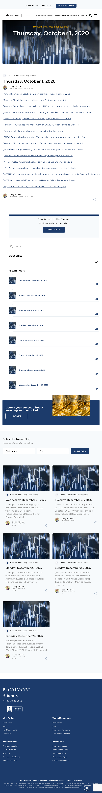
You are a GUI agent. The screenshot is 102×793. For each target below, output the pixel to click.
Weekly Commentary (60, 750)
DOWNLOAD (16, 416)
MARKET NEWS (40, 27)
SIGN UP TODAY (80, 451)
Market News (72, 16)
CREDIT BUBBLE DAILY (58, 27)
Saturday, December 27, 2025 (24, 636)
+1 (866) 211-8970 (32, 5)
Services (50, 16)
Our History (7, 723)
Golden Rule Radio (59, 753)
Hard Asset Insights (10, 730)
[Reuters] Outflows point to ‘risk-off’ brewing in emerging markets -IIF (38, 155)
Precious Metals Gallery (11, 757)
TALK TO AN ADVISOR (66, 5)
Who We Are (41, 16)
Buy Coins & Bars (9, 750)
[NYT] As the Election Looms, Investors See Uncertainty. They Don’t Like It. (39, 168)
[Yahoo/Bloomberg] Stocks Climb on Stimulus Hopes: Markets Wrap (36, 94)
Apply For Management (61, 733)
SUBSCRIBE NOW (53, 230)
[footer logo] (16, 689)
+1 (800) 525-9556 (12, 700)
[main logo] (11, 15)
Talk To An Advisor (10, 760)
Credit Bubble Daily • (17, 75)
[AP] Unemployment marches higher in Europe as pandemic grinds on (38, 162)
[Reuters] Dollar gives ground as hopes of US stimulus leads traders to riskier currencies (46, 106)
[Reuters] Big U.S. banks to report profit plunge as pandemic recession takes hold (43, 143)
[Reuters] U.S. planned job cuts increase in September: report (33, 131)
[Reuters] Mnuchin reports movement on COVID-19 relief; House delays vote (41, 125)
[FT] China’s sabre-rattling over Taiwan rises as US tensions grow (34, 186)
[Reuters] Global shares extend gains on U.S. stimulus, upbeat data (36, 100)
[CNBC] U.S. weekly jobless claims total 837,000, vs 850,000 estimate (37, 118)
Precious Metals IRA (10, 746)
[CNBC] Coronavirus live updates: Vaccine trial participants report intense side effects (45, 137)
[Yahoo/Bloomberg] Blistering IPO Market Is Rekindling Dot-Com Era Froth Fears (43, 149)
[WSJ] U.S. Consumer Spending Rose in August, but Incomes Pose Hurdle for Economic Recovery (51, 174)
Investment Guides (59, 746)
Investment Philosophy (61, 730)
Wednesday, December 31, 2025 (25, 499)
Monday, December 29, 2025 (23, 567)
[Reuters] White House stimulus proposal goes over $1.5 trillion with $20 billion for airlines (47, 112)
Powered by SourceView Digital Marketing (65, 780)
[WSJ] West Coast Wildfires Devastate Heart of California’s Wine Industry (39, 180)
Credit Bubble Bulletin (60, 760)
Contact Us (47, 5)
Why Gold (6, 753)
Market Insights (60, 16)
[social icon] (4, 695)
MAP (5, 726)
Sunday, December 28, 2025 (73, 567)
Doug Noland (16, 86)
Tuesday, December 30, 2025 (73, 499)
